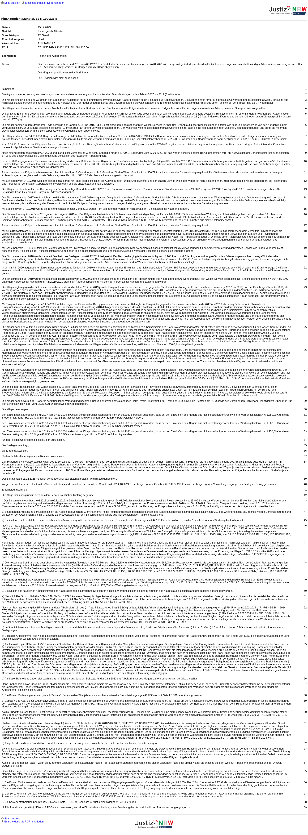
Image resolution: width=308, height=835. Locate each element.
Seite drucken (12, 2)
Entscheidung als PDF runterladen (44, 2)
